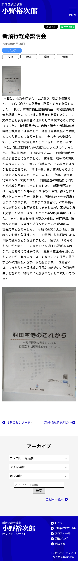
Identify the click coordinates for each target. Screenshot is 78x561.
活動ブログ (61, 538)
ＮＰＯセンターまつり (21, 422)
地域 (28, 57)
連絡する (60, 543)
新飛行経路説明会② (58, 422)
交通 (10, 57)
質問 (65, 57)
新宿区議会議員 (19, 8)
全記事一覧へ (55, 499)
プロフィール (62, 533)
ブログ (12, 50)
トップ (58, 523)
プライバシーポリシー (63, 552)
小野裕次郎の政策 (65, 528)
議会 (46, 57)
